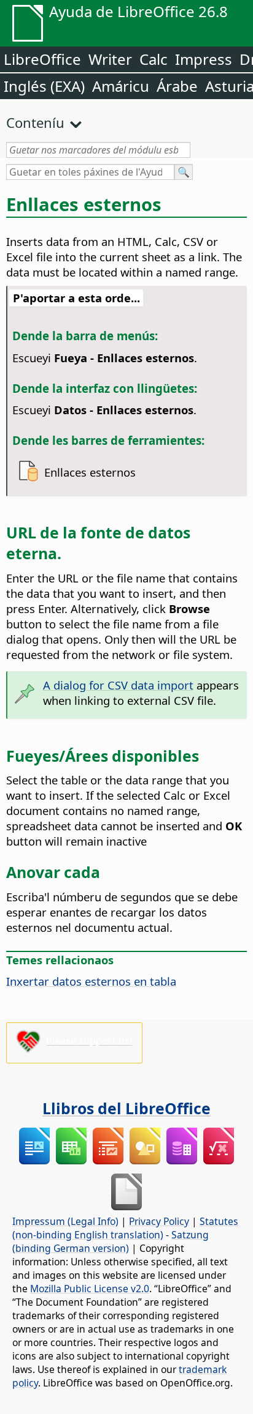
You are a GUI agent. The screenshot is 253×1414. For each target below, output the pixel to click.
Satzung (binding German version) (110, 1241)
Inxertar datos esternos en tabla (91, 981)
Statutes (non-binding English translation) (125, 1228)
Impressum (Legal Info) (65, 1221)
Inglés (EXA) (44, 86)
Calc (153, 59)
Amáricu (120, 86)
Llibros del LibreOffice (126, 1108)
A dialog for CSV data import (118, 685)
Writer (110, 59)
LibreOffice (42, 59)
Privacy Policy (159, 1221)
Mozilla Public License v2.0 (89, 1288)
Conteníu (35, 122)
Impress (203, 59)
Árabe (177, 86)
